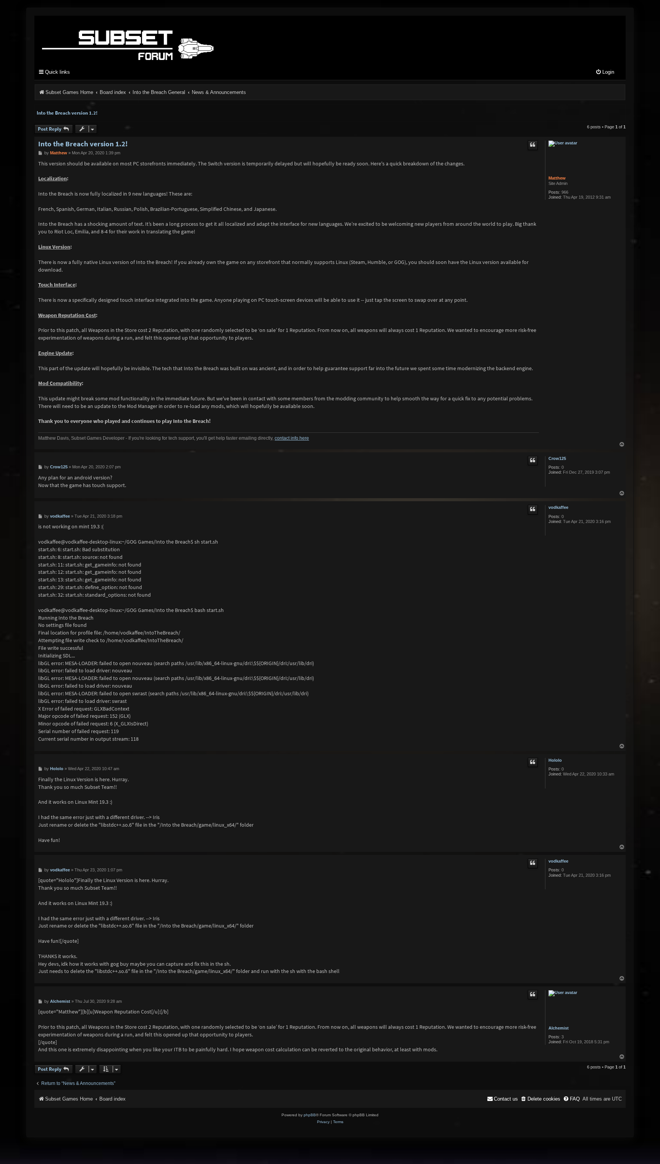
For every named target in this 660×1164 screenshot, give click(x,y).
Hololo (555, 760)
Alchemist (558, 1028)
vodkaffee (558, 507)
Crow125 (557, 458)
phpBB (310, 1115)
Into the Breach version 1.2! (67, 113)
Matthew (557, 178)
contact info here (292, 438)
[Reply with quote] (533, 145)
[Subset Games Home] (175, 39)
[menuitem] (604, 72)
